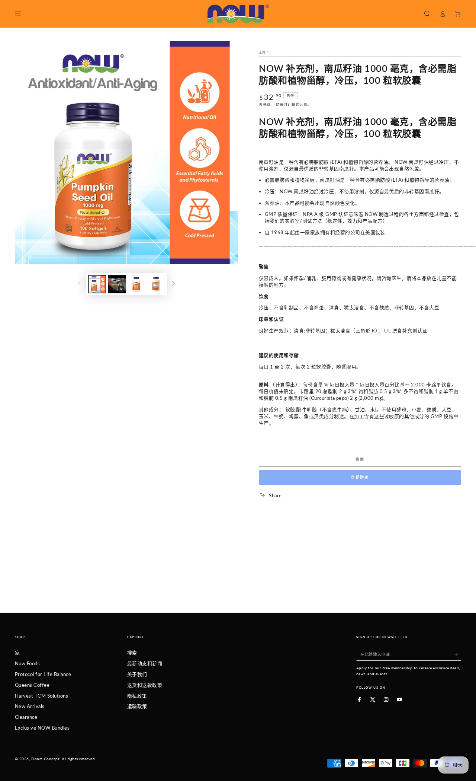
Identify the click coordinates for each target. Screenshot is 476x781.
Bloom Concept (45, 759)
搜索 (132, 653)
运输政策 (137, 706)
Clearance (26, 717)
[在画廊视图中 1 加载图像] (97, 284)
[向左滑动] (79, 284)
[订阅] (457, 653)
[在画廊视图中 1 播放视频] (117, 284)
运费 (303, 104)
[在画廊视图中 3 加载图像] (156, 284)
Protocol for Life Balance (43, 674)
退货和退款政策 (144, 685)
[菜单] (18, 13)
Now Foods (27, 663)
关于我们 (137, 674)
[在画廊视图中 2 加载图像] (136, 284)
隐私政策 (137, 696)
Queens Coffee (32, 685)
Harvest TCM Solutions (41, 696)
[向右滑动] (173, 284)
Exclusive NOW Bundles (42, 728)
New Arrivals (30, 706)
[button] (427, 13)
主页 (262, 52)
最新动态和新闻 (144, 663)
